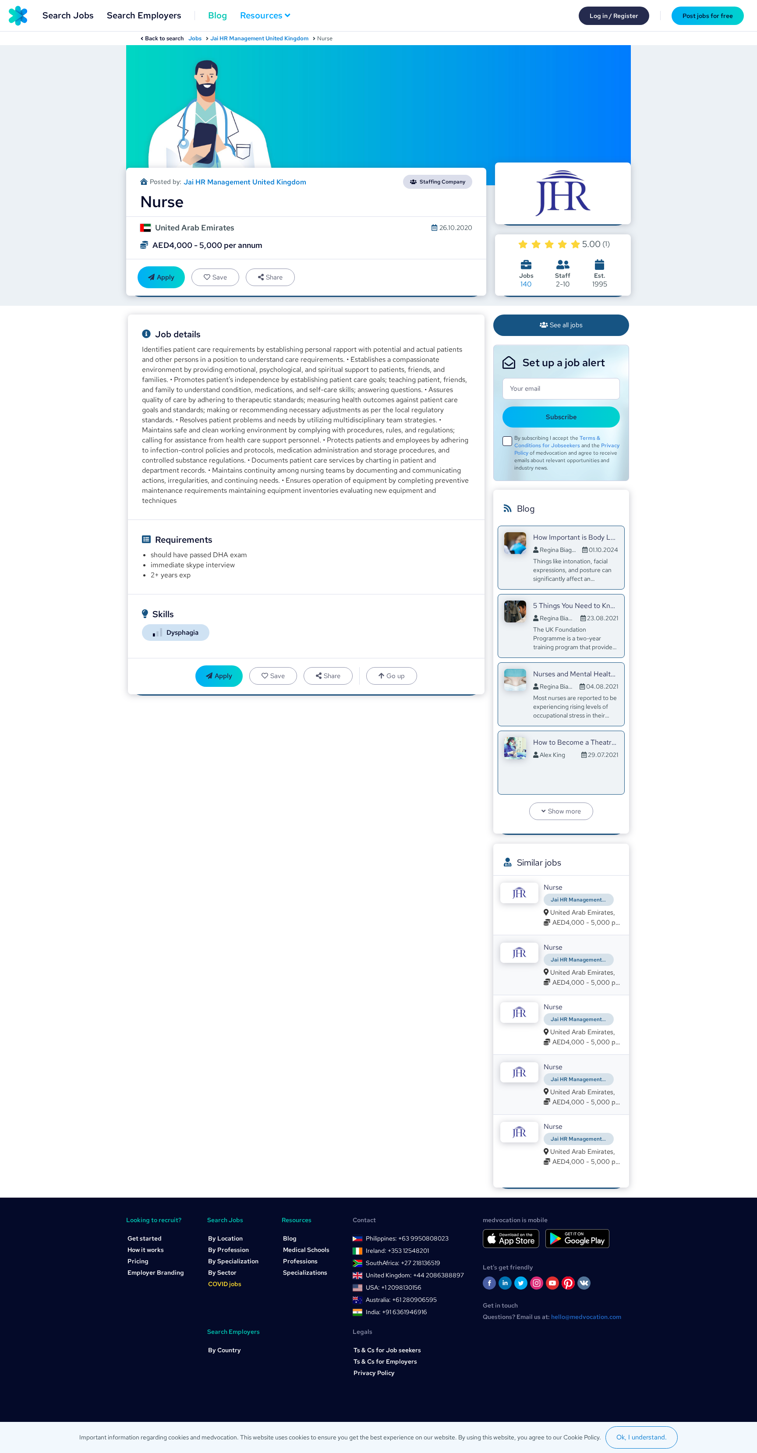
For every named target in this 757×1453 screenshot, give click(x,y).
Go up (395, 676)
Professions (300, 1261)
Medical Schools (306, 1250)
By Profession (228, 1250)
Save (219, 277)
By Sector (222, 1272)
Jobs (195, 38)
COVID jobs (224, 1284)
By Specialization (233, 1261)
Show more (564, 811)
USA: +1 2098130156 (393, 1287)
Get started (144, 1238)
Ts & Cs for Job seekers (387, 1350)
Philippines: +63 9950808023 (407, 1238)
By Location (225, 1238)
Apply (165, 277)
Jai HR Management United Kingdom (259, 38)
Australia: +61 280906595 (401, 1300)
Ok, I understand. (641, 1437)
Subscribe (561, 417)
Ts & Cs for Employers (385, 1361)
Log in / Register (614, 16)
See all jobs (566, 325)
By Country (224, 1350)
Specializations (305, 1272)
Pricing (138, 1261)
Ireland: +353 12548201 (397, 1251)
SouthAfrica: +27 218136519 (403, 1263)
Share (274, 277)
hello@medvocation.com (586, 1317)
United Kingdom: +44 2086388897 (415, 1275)
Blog (217, 15)
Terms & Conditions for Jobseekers (557, 442)
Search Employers (144, 15)
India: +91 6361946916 (396, 1312)
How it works (145, 1250)
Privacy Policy (374, 1373)
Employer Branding (155, 1272)
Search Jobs (68, 15)
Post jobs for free (708, 16)
